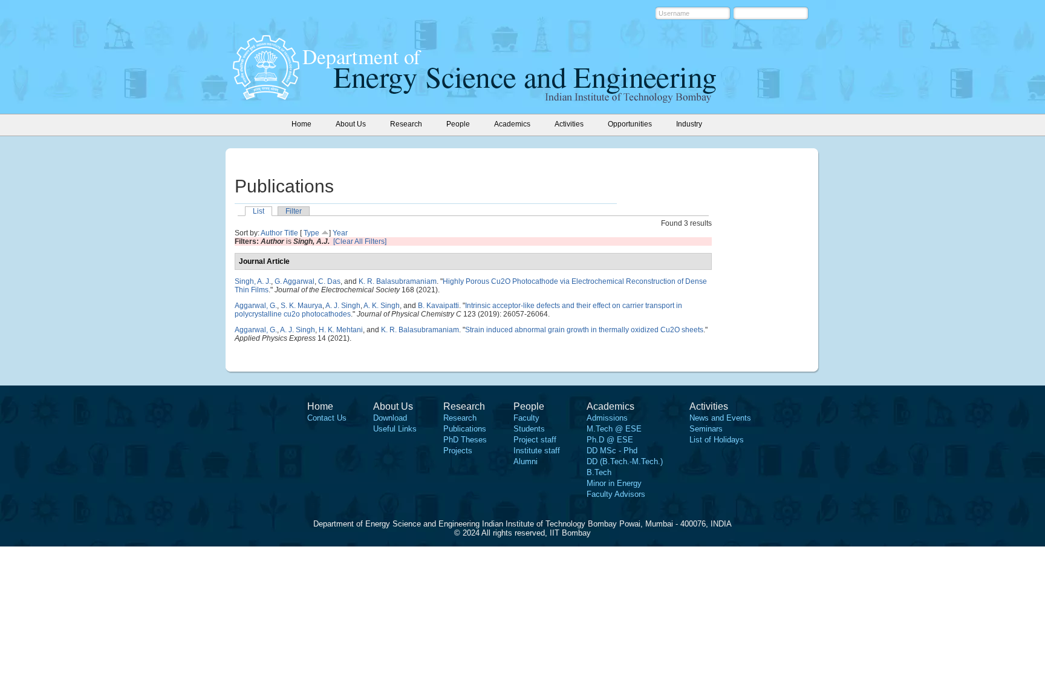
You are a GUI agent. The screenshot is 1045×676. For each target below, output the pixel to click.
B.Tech (599, 472)
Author (271, 233)
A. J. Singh (342, 305)
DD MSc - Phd (612, 450)
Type (311, 233)
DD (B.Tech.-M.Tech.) (625, 461)
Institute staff (536, 450)
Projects (457, 450)
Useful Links (395, 428)
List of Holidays (716, 439)
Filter (293, 211)
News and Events (720, 417)
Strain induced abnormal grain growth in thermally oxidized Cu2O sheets (584, 330)
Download (390, 417)
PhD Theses (465, 439)
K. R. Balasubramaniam (398, 281)
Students (529, 428)
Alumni (525, 461)
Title (291, 233)
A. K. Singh (381, 305)
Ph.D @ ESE (610, 439)
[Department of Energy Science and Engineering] (266, 96)
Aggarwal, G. (256, 305)
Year (340, 233)
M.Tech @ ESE (614, 428)
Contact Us (327, 417)
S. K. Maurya (301, 305)
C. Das (329, 281)
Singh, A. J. (253, 281)
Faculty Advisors (616, 494)
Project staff (534, 439)
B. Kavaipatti (438, 305)
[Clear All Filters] (359, 241)
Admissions (607, 417)
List (258, 211)
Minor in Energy (614, 483)
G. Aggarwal (294, 281)
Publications (464, 428)
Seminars (706, 428)
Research (460, 417)
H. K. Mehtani (341, 330)
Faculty (526, 417)
